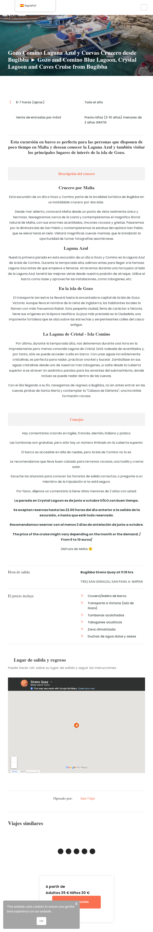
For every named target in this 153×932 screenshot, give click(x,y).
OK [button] (41, 921)
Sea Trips (87, 798)
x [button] (76, 903)
